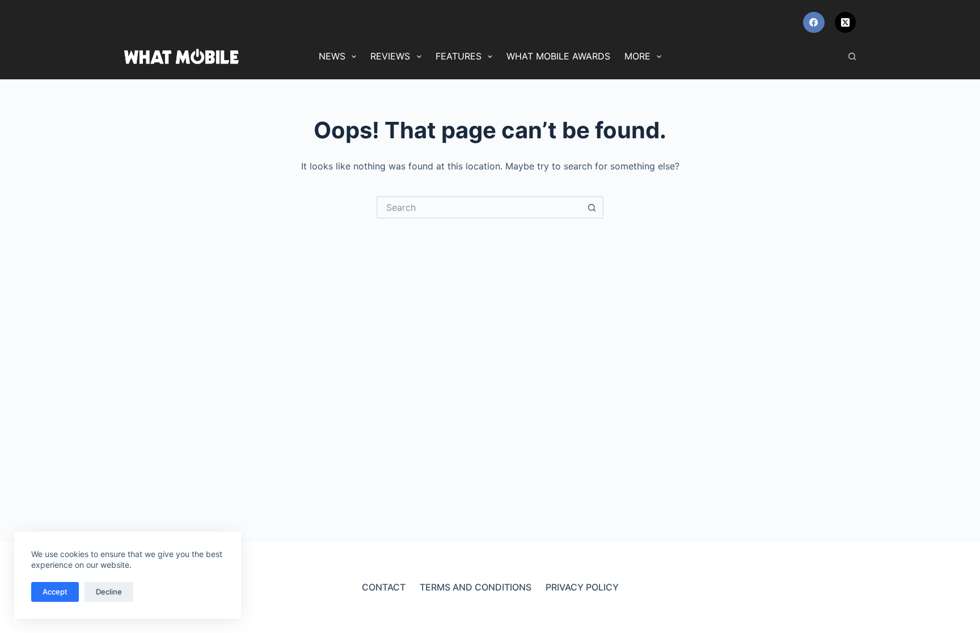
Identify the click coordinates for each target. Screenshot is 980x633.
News (332, 56)
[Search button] (592, 207)
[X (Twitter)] (845, 22)
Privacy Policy (582, 587)
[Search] (852, 56)
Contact (383, 587)
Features (458, 56)
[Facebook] (814, 22)
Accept (55, 591)
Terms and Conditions (475, 587)
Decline (109, 591)
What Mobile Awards (558, 56)
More (637, 56)
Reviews (390, 56)
